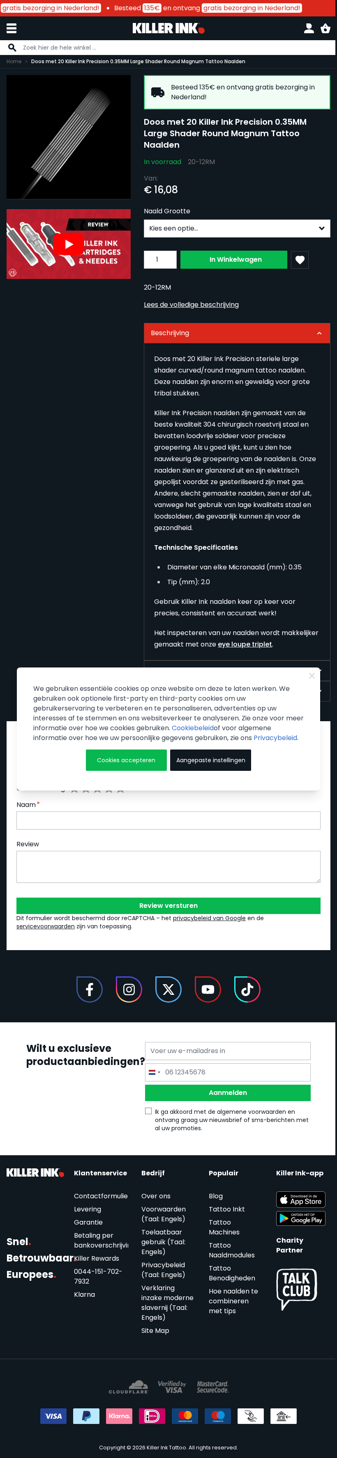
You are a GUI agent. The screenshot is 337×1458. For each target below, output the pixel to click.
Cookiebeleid (212, 723)
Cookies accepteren (124, 765)
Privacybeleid (54, 742)
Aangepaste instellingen (206, 765)
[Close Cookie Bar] (306, 671)
